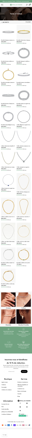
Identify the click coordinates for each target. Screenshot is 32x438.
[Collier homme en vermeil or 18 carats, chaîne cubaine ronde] (24, 207)
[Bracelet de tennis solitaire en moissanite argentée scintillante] (8, 53)
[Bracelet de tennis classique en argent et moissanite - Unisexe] (8, 95)
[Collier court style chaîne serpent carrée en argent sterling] (8, 232)
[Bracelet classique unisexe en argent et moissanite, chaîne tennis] (8, 32)
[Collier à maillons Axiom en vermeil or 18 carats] (8, 207)
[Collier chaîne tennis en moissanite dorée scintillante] (8, 159)
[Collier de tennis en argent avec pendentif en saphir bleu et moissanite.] (8, 180)
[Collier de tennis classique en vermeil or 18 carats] (24, 182)
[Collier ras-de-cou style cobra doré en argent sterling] (24, 232)
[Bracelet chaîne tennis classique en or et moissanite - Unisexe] (24, 32)
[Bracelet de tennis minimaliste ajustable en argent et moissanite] (24, 74)
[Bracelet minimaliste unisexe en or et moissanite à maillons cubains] (8, 74)
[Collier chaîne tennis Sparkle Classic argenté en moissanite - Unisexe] (8, 138)
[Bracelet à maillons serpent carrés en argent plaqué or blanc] (8, 254)
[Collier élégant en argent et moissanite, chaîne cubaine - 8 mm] (24, 117)
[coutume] (20, 403)
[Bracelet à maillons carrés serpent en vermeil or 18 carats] (8, 276)
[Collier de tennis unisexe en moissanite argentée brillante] (24, 138)
